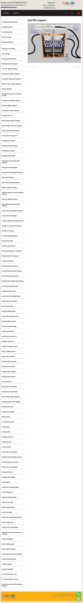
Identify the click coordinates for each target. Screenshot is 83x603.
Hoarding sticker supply (8, 366)
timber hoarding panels (8, 507)
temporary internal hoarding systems (12, 554)
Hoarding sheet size (7, 115)
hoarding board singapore (9, 376)
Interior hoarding (6, 37)
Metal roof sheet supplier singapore (11, 84)
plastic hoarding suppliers (9, 549)
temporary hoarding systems (9, 346)
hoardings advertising (8, 341)
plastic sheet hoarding (8, 356)
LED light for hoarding (8, 231)
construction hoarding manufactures (12, 517)
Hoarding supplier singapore (9, 105)
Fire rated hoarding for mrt (9, 574)
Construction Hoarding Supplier (10, 487)
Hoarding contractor (7, 472)
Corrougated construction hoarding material (11, 94)
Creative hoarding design (8, 311)
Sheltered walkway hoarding (9, 187)
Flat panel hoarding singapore (10, 236)
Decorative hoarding (7, 42)
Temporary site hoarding (8, 48)
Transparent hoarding (8, 261)
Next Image (78, 67)
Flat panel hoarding (7, 32)
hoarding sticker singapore (9, 371)
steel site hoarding (7, 512)
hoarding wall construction (9, 361)
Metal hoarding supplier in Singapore (12, 251)
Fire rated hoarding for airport (10, 579)
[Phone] (78, 594)
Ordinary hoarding (7, 89)
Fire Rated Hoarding (7, 27)
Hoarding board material (8, 141)
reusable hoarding (7, 564)
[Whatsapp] (78, 599)
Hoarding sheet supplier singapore (11, 100)
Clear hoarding (6, 54)
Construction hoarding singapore (11, 130)
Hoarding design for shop (8, 291)
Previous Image (32, 67)
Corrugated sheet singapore (9, 135)
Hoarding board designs (8, 151)
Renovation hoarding (7, 241)
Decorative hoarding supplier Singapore (12, 172)
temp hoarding (6, 482)
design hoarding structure (9, 321)
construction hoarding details (10, 316)
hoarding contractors (7, 437)
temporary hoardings (7, 569)
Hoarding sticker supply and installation (12, 281)
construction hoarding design (10, 286)
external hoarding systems (9, 559)
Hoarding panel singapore (9, 246)
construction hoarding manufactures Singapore (12, 533)
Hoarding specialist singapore (10, 266)
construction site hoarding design (11, 296)
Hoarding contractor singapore (10, 256)
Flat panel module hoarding (9, 326)
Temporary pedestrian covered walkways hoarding (13, 193)
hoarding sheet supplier (8, 412)
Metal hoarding (6, 417)
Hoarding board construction (10, 146)
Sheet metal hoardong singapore (11, 182)
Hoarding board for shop (8, 156)
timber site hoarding (7, 502)
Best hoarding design (7, 306)
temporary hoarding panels (9, 497)
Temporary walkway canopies (9, 199)
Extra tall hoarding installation (10, 276)
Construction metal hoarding (10, 392)
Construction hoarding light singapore (12, 211)
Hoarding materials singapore (10, 64)
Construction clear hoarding (9, 452)
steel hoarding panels (7, 522)
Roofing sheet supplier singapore (11, 74)
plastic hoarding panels (8, 544)
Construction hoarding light (9, 216)
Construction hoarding (8, 331)
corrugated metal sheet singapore (11, 402)
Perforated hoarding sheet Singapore (12, 271)
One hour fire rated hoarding (9, 467)
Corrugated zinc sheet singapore (11, 110)
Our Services (6, 13)
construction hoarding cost (9, 336)
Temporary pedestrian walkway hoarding (13, 221)
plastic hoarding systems (8, 351)
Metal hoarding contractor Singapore (12, 125)
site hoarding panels (7, 492)
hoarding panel (6, 432)
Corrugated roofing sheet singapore (11, 79)
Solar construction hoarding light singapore (11, 205)
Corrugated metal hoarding (9, 386)
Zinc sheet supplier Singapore (10, 69)
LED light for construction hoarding (11, 226)
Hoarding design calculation (9, 301)
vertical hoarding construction (10, 462)
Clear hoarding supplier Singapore (11, 397)
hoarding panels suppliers (9, 477)
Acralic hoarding (6, 447)
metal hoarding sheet (7, 407)
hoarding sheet (6, 427)
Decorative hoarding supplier (9, 167)
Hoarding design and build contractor (12, 457)
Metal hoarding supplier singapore (11, 120)
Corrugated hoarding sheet (9, 59)
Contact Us (16, 13)
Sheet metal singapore (8, 177)
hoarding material (7, 442)
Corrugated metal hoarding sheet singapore (11, 161)
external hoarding (6, 381)
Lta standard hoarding (8, 422)
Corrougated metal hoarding (9, 22)
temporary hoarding (7, 539)
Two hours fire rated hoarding (10, 527)
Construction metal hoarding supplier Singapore (12, 585)
